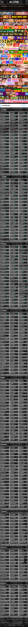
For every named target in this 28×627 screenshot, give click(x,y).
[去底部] (25, 562)
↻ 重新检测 (23, 105)
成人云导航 (14, 2)
